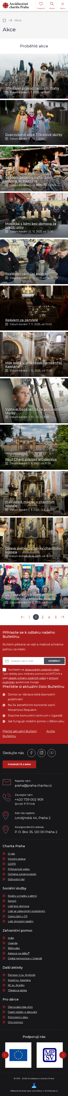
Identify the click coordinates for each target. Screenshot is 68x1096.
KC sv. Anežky (16, 985)
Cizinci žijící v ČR (17, 916)
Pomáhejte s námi (19, 764)
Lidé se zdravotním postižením (26, 911)
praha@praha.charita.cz (33, 785)
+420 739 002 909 (29, 799)
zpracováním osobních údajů (42, 669)
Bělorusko (14, 948)
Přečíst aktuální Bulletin (20, 731)
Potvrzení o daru (18, 1017)
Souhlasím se (33, 669)
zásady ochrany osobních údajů (27, 678)
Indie (11, 938)
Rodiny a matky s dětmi (22, 896)
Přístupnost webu (19, 869)
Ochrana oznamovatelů (22, 874)
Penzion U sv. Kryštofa (21, 975)
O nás (11, 853)
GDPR (12, 864)
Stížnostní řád (16, 879)
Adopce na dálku (18, 953)
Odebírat (54, 661)
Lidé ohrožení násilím (20, 921)
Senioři (12, 901)
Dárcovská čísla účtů (20, 1007)
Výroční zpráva (16, 859)
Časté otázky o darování (22, 1012)
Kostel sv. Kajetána (19, 980)
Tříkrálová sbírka (17, 990)
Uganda (12, 943)
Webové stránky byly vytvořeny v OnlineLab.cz (34, 1090)
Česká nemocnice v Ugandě (25, 958)
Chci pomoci (15, 1022)
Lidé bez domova (18, 906)
